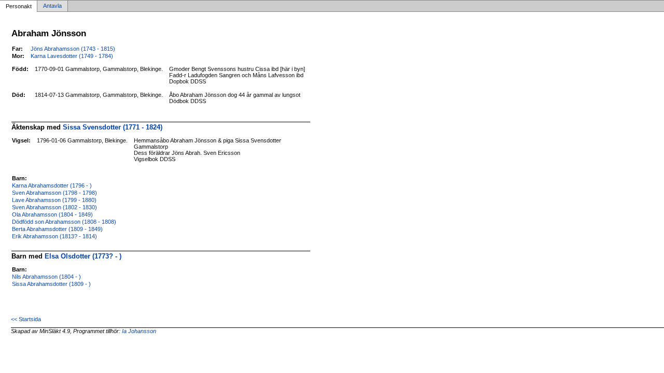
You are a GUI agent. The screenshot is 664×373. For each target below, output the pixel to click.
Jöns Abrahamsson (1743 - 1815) (73, 49)
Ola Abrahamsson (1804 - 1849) (52, 214)
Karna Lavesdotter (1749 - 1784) (72, 56)
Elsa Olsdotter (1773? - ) (83, 256)
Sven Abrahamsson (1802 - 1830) (54, 207)
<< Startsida (26, 319)
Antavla (52, 6)
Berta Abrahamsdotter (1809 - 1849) (57, 229)
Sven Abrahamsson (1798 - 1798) (54, 193)
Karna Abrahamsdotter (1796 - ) (52, 185)
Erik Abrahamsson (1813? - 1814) (54, 236)
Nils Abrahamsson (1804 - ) (46, 277)
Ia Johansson (139, 331)
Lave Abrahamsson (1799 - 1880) (54, 200)
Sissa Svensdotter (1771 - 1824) (112, 127)
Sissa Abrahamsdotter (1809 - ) (51, 284)
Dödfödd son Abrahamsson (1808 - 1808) (64, 222)
